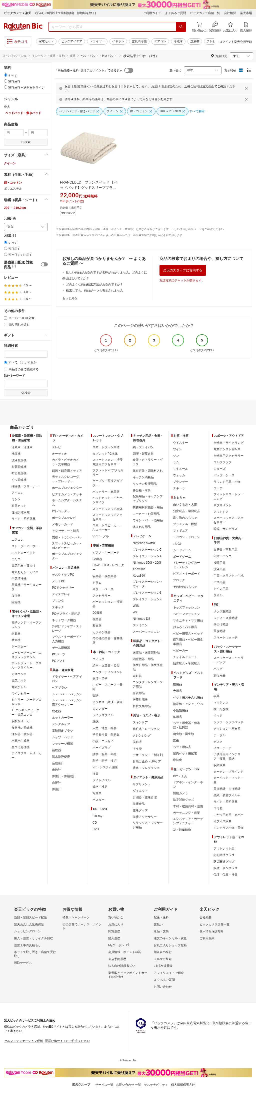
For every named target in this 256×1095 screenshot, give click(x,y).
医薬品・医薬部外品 (146, 652)
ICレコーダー (61, 511)
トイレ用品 (221, 588)
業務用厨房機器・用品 (148, 507)
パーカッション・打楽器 (107, 604)
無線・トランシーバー (67, 537)
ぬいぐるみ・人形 (185, 504)
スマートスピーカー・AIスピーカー (67, 546)
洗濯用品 (220, 569)
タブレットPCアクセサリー (108, 472)
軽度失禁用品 (142, 706)
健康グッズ (140, 810)
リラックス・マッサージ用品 (148, 825)
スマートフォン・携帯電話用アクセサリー (107, 462)
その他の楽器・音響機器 (107, 641)
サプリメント (142, 784)
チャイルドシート (185, 657)
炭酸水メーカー (22, 721)
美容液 (137, 742)
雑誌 (95, 721)
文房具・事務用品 (226, 549)
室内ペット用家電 (185, 753)
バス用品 (220, 582)
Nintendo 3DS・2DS (147, 562)
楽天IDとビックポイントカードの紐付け (127, 975)
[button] (26, 155)
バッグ (218, 669)
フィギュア (180, 530)
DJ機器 (97, 612)
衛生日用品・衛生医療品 (148, 667)
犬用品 (177, 691)
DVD (95, 829)
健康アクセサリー (145, 817)
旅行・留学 (100, 678)
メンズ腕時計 (223, 611)
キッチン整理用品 (145, 484)
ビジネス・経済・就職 (107, 702)
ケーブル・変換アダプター (107, 483)
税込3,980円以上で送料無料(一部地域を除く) (65, 13)
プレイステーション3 (147, 592)
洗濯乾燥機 (19, 460)
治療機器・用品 (143, 659)
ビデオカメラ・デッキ (67, 494)
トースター (19, 646)
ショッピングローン (27, 931)
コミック (98, 659)
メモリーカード (62, 524)
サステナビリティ (156, 1084)
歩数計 (56, 769)
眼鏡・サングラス (226, 529)
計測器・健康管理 (145, 797)
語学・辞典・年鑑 (104, 754)
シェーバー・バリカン (67, 694)
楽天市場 (246, 13)
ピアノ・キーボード (106, 552)
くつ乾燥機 (19, 480)
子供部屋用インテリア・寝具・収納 (227, 756)
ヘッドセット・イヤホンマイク (107, 500)
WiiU (136, 605)
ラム (176, 462)
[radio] (5, 75)
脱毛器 (56, 711)
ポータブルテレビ (64, 518)
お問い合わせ (163, 986)
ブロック (179, 580)
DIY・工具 (180, 776)
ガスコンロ (19, 674)
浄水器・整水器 (22, 734)
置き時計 (220, 631)
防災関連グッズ (183, 800)
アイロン (18, 493)
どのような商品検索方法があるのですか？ (94, 284)
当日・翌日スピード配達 (30, 917)
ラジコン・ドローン (186, 537)
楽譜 (95, 695)
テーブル (220, 735)
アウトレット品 (224, 848)
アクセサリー (101, 595)
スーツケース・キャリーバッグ (229, 660)
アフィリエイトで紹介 (169, 973)
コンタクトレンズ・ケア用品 (148, 684)
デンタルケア (61, 724)
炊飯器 (16, 633)
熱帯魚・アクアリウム (188, 704)
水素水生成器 (21, 740)
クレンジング (142, 735)
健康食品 (139, 804)
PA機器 (97, 559)
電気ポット (19, 680)
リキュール (180, 469)
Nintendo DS (141, 618)
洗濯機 (194, 41)
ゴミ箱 (218, 808)
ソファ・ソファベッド (229, 722)
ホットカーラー (62, 717)
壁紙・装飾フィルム (227, 795)
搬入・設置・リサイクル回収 (33, 938)
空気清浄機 (139, 41)
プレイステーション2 (147, 599)
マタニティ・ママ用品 (188, 620)
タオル (218, 595)
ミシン (16, 499)
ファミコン (140, 625)
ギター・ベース (103, 589)
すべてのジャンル (15, 56)
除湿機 (16, 602)
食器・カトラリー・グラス (148, 462)
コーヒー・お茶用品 (146, 514)
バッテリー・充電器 (106, 492)
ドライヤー (97, 41)
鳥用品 (177, 717)
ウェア (218, 488)
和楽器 (97, 626)
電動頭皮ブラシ (62, 730)
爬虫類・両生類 (183, 734)
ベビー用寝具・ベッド (188, 633)
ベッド (218, 715)
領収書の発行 (163, 952)
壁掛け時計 (221, 624)
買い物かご (115, 917)
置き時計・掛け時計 (227, 789)
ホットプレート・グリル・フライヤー (27, 665)
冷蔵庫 (178, 41)
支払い (158, 924)
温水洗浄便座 (61, 756)
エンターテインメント (107, 672)
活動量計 (58, 763)
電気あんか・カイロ (25, 572)
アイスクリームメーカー (27, 755)
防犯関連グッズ (224, 855)
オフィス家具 (223, 821)
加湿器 (16, 595)
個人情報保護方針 (212, 931)
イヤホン (118, 41)
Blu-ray (97, 816)
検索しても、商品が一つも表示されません (94, 290)
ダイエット (140, 791)
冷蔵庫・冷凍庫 (22, 447)
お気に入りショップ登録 (170, 945)
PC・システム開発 (105, 767)
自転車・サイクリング (229, 442)
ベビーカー (180, 650)
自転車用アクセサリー (229, 455)
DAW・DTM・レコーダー (108, 567)
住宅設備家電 (21, 512)
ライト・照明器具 (24, 519)
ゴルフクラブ (223, 462)
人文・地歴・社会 (104, 728)
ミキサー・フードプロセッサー (27, 702)
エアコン (160, 41)
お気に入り (115, 924)
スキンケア (140, 722)
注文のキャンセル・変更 (170, 938)
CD (94, 822)
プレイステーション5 (147, 549)
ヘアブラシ (59, 687)
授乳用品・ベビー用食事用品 (188, 642)
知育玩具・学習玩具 (186, 511)
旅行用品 (220, 675)
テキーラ (179, 488)
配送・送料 (161, 917)
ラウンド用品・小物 (227, 482)
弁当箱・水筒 (142, 490)
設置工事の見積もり (27, 945)
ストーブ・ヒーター (25, 546)
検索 (27, 142)
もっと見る (69, 298)
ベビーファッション (186, 614)
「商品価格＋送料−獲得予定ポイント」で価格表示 (88, 70)
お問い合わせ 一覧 (128, 1084)
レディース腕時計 (226, 618)
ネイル (137, 748)
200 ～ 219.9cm (15, 208)
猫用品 (177, 684)
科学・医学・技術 (104, 760)
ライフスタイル (103, 715)
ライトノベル (101, 780)
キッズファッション (186, 607)
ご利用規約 (207, 938)
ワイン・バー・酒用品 (148, 520)
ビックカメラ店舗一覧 (205, 13)
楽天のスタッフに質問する (182, 270)
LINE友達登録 (163, 966)
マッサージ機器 (62, 743)
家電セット (46, 41)
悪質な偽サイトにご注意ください (67, 1041)
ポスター (98, 800)
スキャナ (58, 607)
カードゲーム (182, 550)
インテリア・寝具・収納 (48, 56)
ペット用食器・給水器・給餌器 (186, 725)
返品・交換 (161, 931)
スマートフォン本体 (106, 447)
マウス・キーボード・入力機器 (67, 639)
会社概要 (230, 13)
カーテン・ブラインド (229, 771)
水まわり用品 (142, 527)
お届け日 (10, 235)
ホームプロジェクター (67, 488)
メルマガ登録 (163, 959)
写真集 (97, 793)
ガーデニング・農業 (186, 813)
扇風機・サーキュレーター (27, 587)
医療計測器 (140, 699)
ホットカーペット (24, 552)
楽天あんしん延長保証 (29, 924)
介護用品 (139, 693)
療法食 (177, 760)
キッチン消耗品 (143, 477)
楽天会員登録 (243, 42)
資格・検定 (100, 787)
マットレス (221, 702)
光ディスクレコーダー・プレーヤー (65, 479)
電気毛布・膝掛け (24, 565)
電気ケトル (19, 687)
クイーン (10, 163)
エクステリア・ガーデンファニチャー (188, 821)
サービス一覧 (104, 1084)
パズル (177, 543)
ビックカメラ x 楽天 (17, 13)
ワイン (177, 449)
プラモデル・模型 (185, 524)
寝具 (73, 56)
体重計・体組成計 (64, 776)
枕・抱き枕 (221, 709)
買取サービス (23, 963)
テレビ (211, 41)
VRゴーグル (100, 536)
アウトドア (221, 512)
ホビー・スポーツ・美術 (107, 687)
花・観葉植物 (182, 830)
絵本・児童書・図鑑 (106, 665)
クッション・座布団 (227, 728)
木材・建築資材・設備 (188, 806)
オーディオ (59, 453)
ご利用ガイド (152, 13)
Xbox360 (139, 575)
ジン (176, 455)
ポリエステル (13, 188)
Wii (135, 612)
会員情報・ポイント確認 (124, 952)
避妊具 (137, 676)
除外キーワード (14, 375)
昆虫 (176, 740)
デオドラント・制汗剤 (148, 755)
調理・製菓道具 (143, 453)
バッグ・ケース (224, 475)
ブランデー (180, 482)
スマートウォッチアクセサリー (107, 517)
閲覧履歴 (114, 931)
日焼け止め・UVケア (147, 761)
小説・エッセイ (103, 741)
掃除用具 (220, 562)
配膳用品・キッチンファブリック (148, 499)
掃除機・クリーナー (25, 486)
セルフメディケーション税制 (23, 1041)
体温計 (56, 789)
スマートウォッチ (226, 637)
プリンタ (58, 600)
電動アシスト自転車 (227, 449)
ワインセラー (21, 693)
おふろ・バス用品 (185, 627)
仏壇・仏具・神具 (226, 874)
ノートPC (58, 581)
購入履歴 (114, 938)
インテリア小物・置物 (229, 828)
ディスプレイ (61, 594)
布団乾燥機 (19, 473)
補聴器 (56, 750)
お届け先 (10, 218)
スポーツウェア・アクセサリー (229, 520)
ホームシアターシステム (67, 503)
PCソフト (58, 661)
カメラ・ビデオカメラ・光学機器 (65, 462)
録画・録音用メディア (67, 471)
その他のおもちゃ (185, 586)
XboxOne (139, 569)
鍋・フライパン (143, 447)
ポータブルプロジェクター (67, 556)
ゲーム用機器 (61, 648)
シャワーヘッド (62, 737)
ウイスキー (180, 442)
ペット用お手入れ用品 (188, 697)
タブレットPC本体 (105, 453)
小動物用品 (180, 710)
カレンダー (100, 708)
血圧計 (56, 783)
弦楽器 (97, 619)
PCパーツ (58, 654)
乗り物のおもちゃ (185, 517)
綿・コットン (13, 182)
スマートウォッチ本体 (107, 509)
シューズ (220, 469)
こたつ (16, 559)
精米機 (16, 640)
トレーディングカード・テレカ (186, 565)
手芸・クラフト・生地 (229, 575)
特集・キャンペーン (76, 917)
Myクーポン (116, 945)
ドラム (97, 582)
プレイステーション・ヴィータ (148, 584)
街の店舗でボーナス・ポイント (82, 926)
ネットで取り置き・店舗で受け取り (35, 954)
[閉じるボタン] (247, 88)
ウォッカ (179, 475)
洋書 (95, 773)
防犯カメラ (180, 793)
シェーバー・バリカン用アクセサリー (67, 702)
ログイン (225, 42)
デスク (218, 741)
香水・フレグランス (146, 768)
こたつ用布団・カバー (229, 815)
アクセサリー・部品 (65, 531)
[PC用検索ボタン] (181, 27)
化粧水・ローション (146, 729)
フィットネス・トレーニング (229, 497)
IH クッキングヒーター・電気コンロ (25, 712)
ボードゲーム (182, 556)
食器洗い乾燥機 (22, 727)
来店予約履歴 (117, 959)
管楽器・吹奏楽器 (104, 576)
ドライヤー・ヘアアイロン (67, 679)
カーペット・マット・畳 (229, 780)
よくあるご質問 (175, 13)
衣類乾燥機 (19, 466)
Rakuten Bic (23, 27)
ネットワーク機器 (64, 620)
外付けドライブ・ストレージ (67, 628)
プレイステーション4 (147, 556)
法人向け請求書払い (121, 966)
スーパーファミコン (146, 632)
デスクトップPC (63, 574)
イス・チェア (223, 748)
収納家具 (220, 765)
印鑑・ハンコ (223, 556)
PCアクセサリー (63, 587)
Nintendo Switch (144, 543)
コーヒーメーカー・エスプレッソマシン (27, 655)
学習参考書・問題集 (106, 734)
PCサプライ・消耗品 (66, 613)
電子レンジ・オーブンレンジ (27, 625)
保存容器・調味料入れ (148, 471)
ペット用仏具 (182, 747)
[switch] (44, 264)
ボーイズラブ (101, 747)
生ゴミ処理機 (21, 747)
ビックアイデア (71, 41)
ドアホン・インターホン (188, 784)
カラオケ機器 (101, 632)
